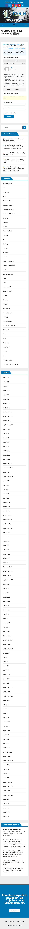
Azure (4, 196)
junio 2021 (6, 541)
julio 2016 (6, 704)
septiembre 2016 (8, 696)
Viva (4, 356)
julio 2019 (6, 605)
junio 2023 (6, 438)
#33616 (23, 63)
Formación (6, 252)
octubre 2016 (7, 692)
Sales (4, 334)
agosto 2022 (6, 481)
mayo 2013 (6, 812)
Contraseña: (6, 107)
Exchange (6, 244)
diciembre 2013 (7, 782)
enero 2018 (6, 631)
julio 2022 (6, 485)
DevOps (5, 222)
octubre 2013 (7, 791)
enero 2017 (6, 683)
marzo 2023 (6, 450)
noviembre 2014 (7, 752)
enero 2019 (6, 610)
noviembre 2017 (7, 640)
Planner (5, 304)
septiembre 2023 (8, 425)
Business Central (8, 201)
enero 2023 (6, 459)
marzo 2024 (6, 399)
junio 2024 (6, 386)
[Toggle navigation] (14, 25)
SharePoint (6, 347)
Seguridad (6, 343)
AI (3, 188)
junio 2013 (6, 808)
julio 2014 (6, 769)
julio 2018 (6, 614)
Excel (4, 239)
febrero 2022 (6, 506)
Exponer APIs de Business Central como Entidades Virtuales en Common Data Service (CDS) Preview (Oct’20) (14, 844)
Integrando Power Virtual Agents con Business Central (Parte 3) (13, 862)
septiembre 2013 (8, 795)
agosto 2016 (6, 700)
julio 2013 (6, 803)
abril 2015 (6, 743)
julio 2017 (6, 657)
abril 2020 (6, 593)
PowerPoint (6, 330)
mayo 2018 (6, 618)
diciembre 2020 (7, 567)
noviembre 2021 (7, 519)
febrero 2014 (6, 773)
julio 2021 (6, 537)
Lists (4, 278)
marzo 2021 (6, 554)
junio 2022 (6, 489)
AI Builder (6, 192)
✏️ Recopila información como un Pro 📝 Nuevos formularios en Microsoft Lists (14, 160)
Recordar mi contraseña (10, 113)
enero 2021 (6, 562)
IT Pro (4, 269)
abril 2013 (6, 816)
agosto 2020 (6, 584)
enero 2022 (6, 511)
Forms (5, 257)
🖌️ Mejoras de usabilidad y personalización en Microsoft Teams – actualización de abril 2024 (14, 168)
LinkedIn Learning (8, 274)
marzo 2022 (6, 502)
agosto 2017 (6, 653)
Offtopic (5, 295)
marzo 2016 (6, 722)
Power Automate (8, 312)
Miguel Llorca (7, 860)
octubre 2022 (7, 472)
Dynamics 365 (7, 231)
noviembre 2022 (7, 468)
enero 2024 (6, 407)
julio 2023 (6, 433)
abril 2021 (6, 549)
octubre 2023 (7, 420)
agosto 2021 (6, 532)
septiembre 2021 (8, 528)
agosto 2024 (6, 377)
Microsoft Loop (7, 291)
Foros (7, 44)
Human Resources (8, 261)
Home (4, 44)
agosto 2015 (6, 735)
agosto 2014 (6, 765)
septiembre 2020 (8, 580)
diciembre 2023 (7, 412)
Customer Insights (8, 205)
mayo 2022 (6, 494)
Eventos (5, 235)
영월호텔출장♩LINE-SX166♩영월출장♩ (17, 48)
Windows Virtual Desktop (10, 364)
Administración (7, 183)
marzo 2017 (6, 674)
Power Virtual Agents (9, 325)
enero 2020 (6, 601)
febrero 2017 (6, 679)
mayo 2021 (6, 545)
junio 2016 (6, 709)
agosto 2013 (6, 799)
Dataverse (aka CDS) (9, 213)
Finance (5, 248)
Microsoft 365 (7, 287)
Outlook (5, 300)
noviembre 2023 (7, 416)
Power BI (5, 317)
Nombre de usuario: (8, 102)
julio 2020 (6, 588)
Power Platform (7, 321)
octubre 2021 (7, 524)
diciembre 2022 (7, 463)
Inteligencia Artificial (9, 265)
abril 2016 (6, 717)
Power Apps (6, 308)
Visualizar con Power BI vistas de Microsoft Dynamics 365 (14, 833)
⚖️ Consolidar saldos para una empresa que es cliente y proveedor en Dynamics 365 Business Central (14, 146)
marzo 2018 (6, 623)
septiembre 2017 (8, 648)
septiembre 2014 (8, 760)
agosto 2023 (6, 429)
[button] (26, 25)
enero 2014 (6, 778)
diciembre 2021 (7, 515)
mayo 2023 (6, 442)
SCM (4, 338)
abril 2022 (6, 498)
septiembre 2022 (8, 476)
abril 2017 (6, 670)
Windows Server (8, 360)
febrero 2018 (6, 627)
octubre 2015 (7, 730)
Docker (5, 226)
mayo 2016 (6, 713)
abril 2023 (6, 446)
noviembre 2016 (7, 687)
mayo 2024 (6, 390)
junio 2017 (6, 661)
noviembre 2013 (7, 786)
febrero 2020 (6, 597)
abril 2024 (6, 395)
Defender (5, 218)
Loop (4, 282)
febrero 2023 (6, 455)
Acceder (9, 116)
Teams (5, 351)
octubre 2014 (7, 756)
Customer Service (8, 209)
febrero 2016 (6, 726)
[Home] (2, 25)
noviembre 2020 (7, 571)
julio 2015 (6, 739)
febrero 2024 (6, 403)
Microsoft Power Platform (15, 44)
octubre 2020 (7, 575)
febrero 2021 (6, 558)
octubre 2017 (7, 644)
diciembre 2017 (7, 636)
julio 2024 (6, 382)
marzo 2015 (6, 747)
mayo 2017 (6, 666)
